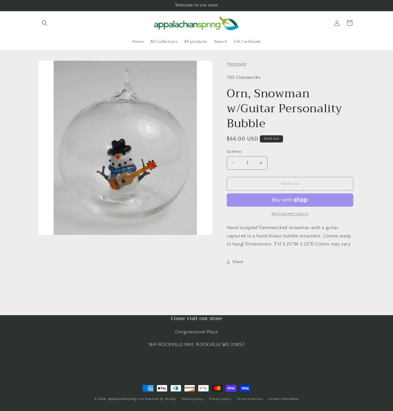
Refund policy (192, 399)
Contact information (284, 399)
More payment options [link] (290, 214)
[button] (44, 23)
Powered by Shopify (160, 399)
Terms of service (250, 399)
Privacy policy (220, 399)
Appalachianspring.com (126, 399)
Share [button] (237, 262)
